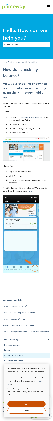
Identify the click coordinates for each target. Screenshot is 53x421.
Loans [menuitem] (7, 350)
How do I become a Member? (14, 319)
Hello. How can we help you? (25, 34)
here (30, 191)
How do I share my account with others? (19, 325)
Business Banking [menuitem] (12, 345)
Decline (26, 410)
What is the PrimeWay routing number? (19, 312)
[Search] (47, 44)
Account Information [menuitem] (13, 355)
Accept (26, 404)
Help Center (8, 62)
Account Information (27, 62)
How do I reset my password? (15, 306)
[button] (48, 339)
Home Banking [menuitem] (11, 339)
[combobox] (24, 44)
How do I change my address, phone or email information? (26, 332)
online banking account (32, 117)
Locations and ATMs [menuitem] (13, 360)
